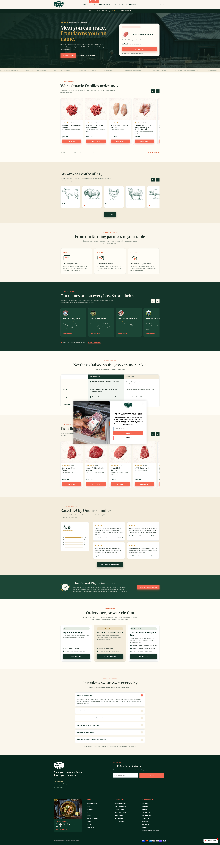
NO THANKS (128, 438)
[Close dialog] (143, 403)
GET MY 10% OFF (128, 433)
